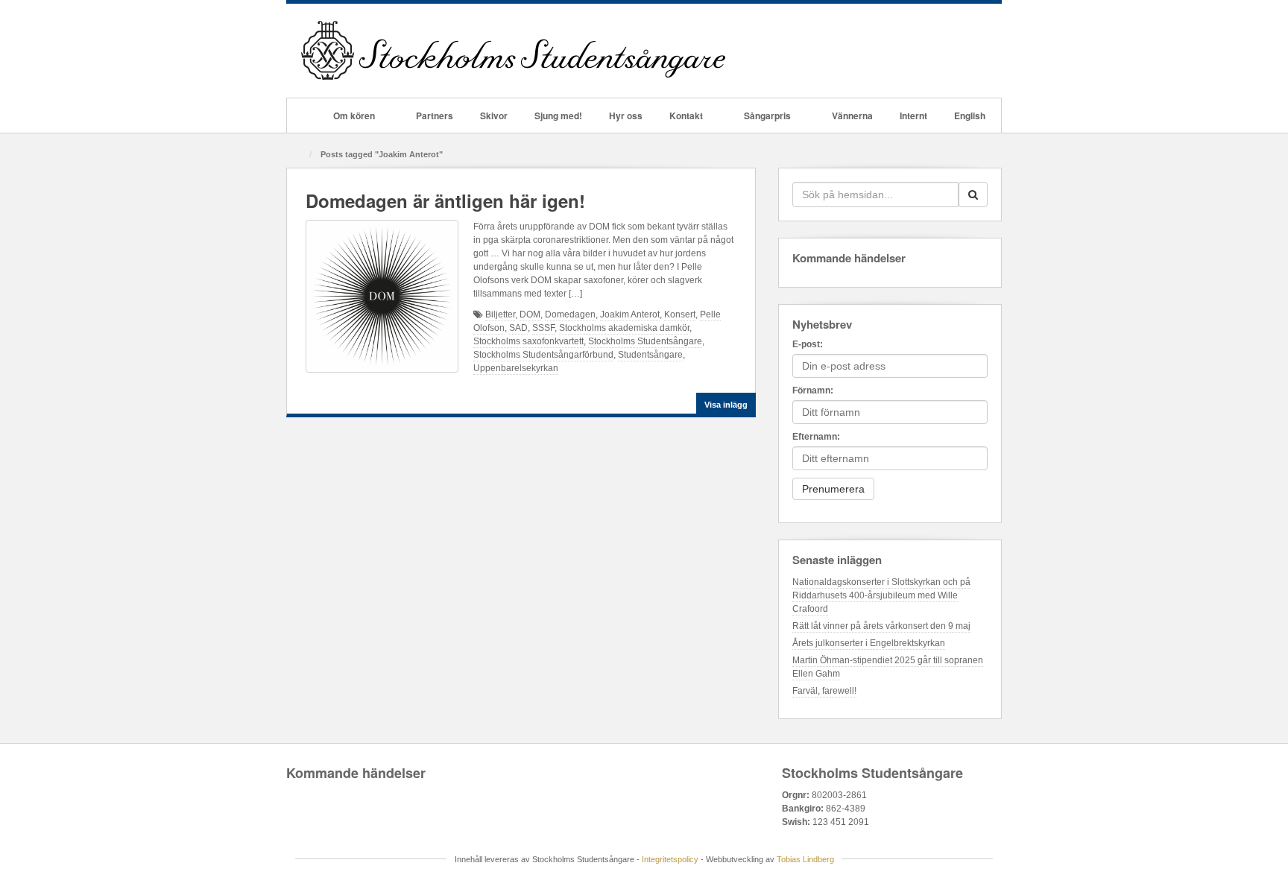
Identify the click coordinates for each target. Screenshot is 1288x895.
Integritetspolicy (670, 859)
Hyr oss (626, 115)
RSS (965, 51)
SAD (518, 328)
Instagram (905, 51)
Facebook (865, 51)
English (969, 115)
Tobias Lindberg (805, 859)
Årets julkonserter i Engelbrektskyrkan (868, 643)
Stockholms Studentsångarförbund (543, 355)
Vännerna (852, 115)
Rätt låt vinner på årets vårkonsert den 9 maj (881, 626)
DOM (530, 314)
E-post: (807, 344)
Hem (303, 115)
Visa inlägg (726, 404)
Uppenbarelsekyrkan (515, 368)
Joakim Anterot (630, 314)
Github (885, 51)
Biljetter (500, 314)
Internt (913, 115)
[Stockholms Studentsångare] (513, 50)
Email (845, 51)
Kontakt (686, 115)
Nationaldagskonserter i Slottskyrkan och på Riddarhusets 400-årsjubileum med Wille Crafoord (881, 595)
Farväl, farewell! (824, 691)
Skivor (494, 115)
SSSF (543, 328)
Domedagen (570, 314)
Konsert (679, 314)
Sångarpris (767, 115)
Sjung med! (558, 115)
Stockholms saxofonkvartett (528, 341)
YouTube (945, 51)
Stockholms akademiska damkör (624, 328)
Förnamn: (812, 390)
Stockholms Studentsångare (645, 341)
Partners (434, 115)
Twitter (925, 51)
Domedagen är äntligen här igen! (445, 200)
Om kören (354, 115)
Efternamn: (816, 436)
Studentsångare (650, 355)
